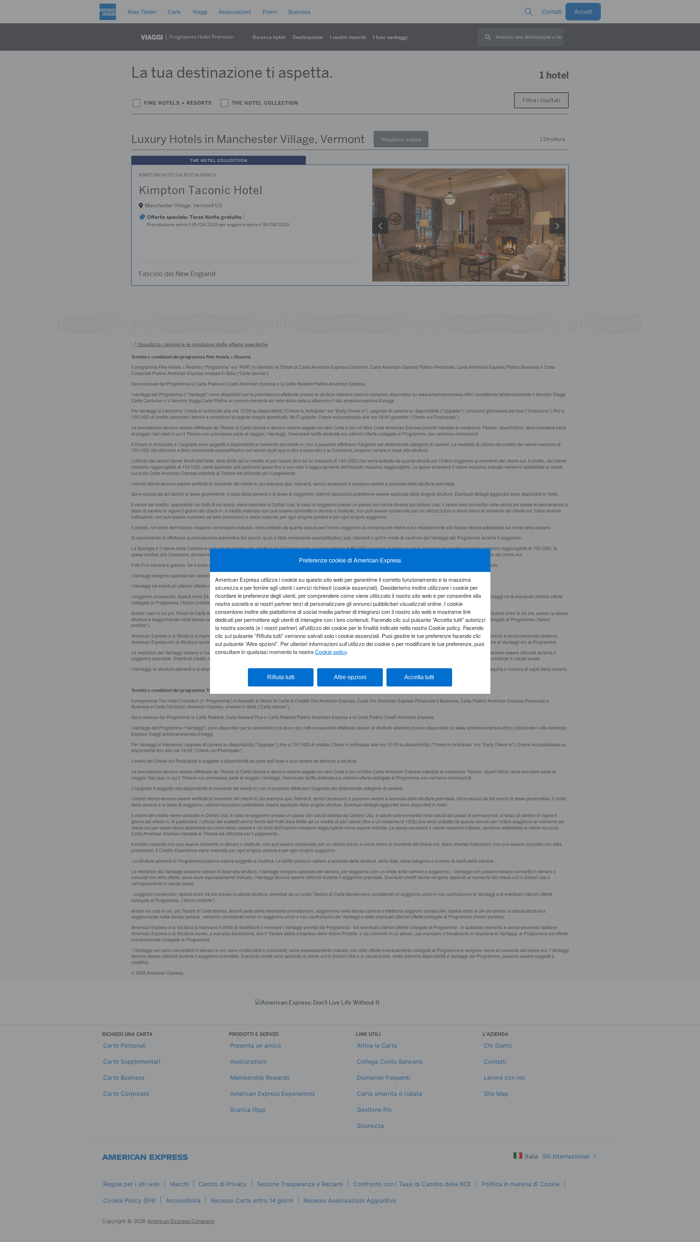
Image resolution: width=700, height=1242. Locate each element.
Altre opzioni (350, 677)
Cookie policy (331, 651)
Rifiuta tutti (281, 677)
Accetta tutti (419, 677)
